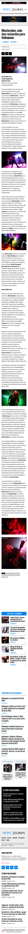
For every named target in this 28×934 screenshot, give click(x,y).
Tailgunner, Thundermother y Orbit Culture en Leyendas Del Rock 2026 (13, 906)
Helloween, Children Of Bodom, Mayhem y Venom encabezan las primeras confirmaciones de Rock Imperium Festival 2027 (13, 739)
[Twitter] (11, 867)
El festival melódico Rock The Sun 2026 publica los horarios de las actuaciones (12, 807)
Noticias (13, 664)
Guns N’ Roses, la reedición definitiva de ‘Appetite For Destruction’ (7, 777)
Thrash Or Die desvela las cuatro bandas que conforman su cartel (18, 629)
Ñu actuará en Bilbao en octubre (17, 639)
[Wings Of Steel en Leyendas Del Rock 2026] (5, 649)
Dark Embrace (9, 573)
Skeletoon (4, 577)
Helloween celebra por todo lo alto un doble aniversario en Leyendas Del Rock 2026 (13, 708)
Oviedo (11, 575)
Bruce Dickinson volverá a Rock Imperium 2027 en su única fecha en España (13, 718)
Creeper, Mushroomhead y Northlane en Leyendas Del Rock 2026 (13, 885)
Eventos (13, 633)
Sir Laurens (16, 575)
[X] (6, 53)
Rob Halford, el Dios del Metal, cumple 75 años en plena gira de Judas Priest (18, 659)
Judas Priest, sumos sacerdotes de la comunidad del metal (17, 619)
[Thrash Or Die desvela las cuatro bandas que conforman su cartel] (5, 630)
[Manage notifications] (3, 931)
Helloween (16, 573)
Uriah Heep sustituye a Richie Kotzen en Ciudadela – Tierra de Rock (20, 775)
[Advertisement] (14, 595)
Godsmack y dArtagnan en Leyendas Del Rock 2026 (13, 878)
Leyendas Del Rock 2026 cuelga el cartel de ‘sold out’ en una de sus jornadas (13, 751)
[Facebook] (3, 53)
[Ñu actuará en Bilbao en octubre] (5, 640)
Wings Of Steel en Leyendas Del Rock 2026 (16, 649)
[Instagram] (3, 867)
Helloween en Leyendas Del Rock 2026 (13, 699)
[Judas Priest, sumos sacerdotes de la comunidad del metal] (5, 620)
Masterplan (5, 575)
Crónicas (13, 623)
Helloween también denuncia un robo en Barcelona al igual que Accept (13, 728)
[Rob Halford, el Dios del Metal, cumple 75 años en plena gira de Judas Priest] (5, 659)
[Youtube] (16, 867)
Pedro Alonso (6, 863)
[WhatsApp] (10, 53)
